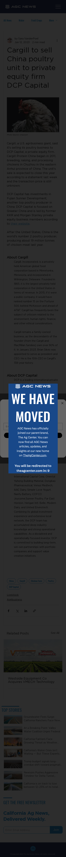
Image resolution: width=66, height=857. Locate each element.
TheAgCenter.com (34, 455)
